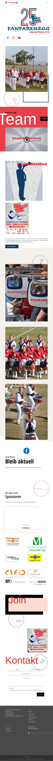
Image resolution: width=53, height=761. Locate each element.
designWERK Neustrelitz (33, 728)
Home (30, 711)
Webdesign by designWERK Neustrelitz (34, 759)
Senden (40, 694)
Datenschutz (9, 730)
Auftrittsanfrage (32, 717)
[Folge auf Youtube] (19, 37)
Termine (31, 719)
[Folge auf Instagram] (13, 37)
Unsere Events (32, 721)
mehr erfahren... (11, 246)
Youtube (45, 119)
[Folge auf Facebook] (7, 37)
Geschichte (31, 713)
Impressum (8, 728)
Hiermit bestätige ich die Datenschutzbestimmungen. (26, 690)
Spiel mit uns (32, 715)
